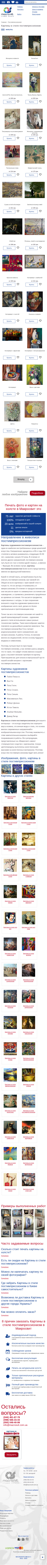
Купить (9, 65)
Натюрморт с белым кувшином (35, 351)
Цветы (12, 424)
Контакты (20, 9)
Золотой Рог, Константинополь (12, 95)
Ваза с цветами (35, 387)
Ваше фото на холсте (7, 1521)
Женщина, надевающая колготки (34, 132)
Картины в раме (5, 1523)
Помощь (20, 7)
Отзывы (34, 12)
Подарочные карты (6, 1531)
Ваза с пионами (12, 460)
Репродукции (4, 1516)
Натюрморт (12, 387)
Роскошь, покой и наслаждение (35, 241)
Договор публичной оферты (33, 1550)
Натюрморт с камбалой (34, 277)
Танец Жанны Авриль (35, 95)
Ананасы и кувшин (35, 314)
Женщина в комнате (12, 58)
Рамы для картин (5, 1528)
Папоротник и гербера (34, 460)
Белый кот (34, 58)
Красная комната (12, 277)
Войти (19, 14)
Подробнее (37, 493)
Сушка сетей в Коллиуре (12, 204)
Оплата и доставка (38, 7)
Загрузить (11, 1454)
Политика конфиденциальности (23, 1552)
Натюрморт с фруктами (12, 351)
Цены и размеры (37, 9)
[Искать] (45, 2)
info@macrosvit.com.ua (15, 1425)
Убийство (12, 241)
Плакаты (3, 1518)
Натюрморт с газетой (12, 314)
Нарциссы (34, 424)
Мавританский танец (35, 168)
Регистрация (36, 14)
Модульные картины (6, 1513)
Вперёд (21, 479)
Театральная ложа (12, 168)
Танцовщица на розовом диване (12, 131)
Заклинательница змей (34, 204)
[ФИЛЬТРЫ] (3, 29)
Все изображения (6, 1526)
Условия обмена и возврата (34, 1505)
